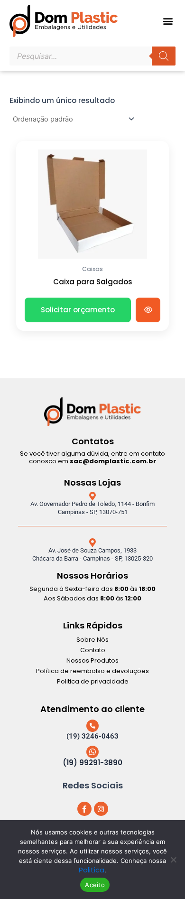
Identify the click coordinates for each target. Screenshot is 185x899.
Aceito (95, 885)
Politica (91, 870)
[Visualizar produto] (148, 310)
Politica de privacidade (93, 681)
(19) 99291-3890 (92, 763)
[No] (173, 859)
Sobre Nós (92, 639)
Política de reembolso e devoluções (92, 670)
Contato (92, 650)
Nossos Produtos (92, 660)
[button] (168, 21)
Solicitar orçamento (78, 310)
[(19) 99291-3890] (92, 752)
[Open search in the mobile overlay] (92, 56)
